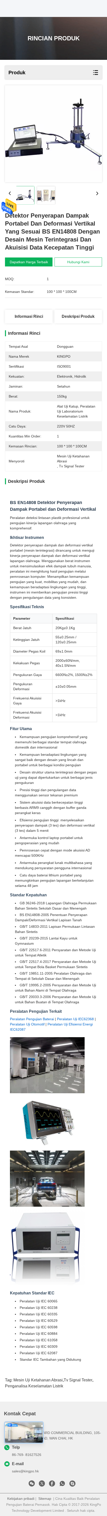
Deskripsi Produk (78, 316)
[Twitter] (41, 1485)
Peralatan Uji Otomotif (27, 1024)
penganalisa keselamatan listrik (34, 1386)
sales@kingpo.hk (25, 1471)
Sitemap (44, 1499)
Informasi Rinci (29, 316)
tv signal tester (78, 1380)
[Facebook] (52, 1485)
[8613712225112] (62, 1485)
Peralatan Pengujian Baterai (32, 1019)
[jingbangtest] (72, 1485)
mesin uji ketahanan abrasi (38, 1380)
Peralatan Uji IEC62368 (75, 1019)
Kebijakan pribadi (20, 1499)
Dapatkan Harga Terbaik (29, 262)
